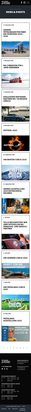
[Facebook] (4, 369)
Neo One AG (17, 406)
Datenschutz (15, 408)
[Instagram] (7, 369)
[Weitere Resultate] (27, 348)
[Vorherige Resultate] (4, 348)
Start (11, 9)
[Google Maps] (2, 369)
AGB (9, 408)
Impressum (3, 408)
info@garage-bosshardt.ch (23, 366)
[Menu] (28, 2)
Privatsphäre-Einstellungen (22, 409)
